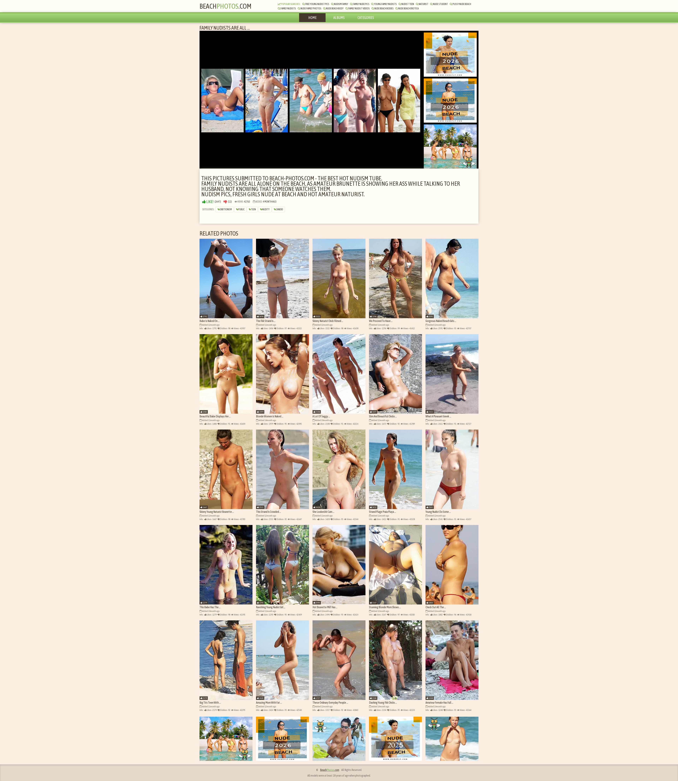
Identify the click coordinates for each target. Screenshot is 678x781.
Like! (210, 201)
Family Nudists (288, 8)
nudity (266, 209)
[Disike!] (225, 201)
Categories (366, 18)
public (241, 209)
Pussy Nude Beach (461, 3)
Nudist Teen (407, 3)
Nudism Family (341, 3)
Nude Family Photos (310, 8)
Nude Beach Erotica (408, 8)
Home (312, 18)
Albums (339, 18)
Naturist (423, 3)
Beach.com (225, 6)
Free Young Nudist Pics (317, 3)
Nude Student (440, 3)
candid (279, 209)
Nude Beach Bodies (384, 8)
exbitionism (226, 209)
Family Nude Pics (360, 3)
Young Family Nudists (385, 3)
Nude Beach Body (335, 8)
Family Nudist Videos (359, 8)
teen (253, 209)
